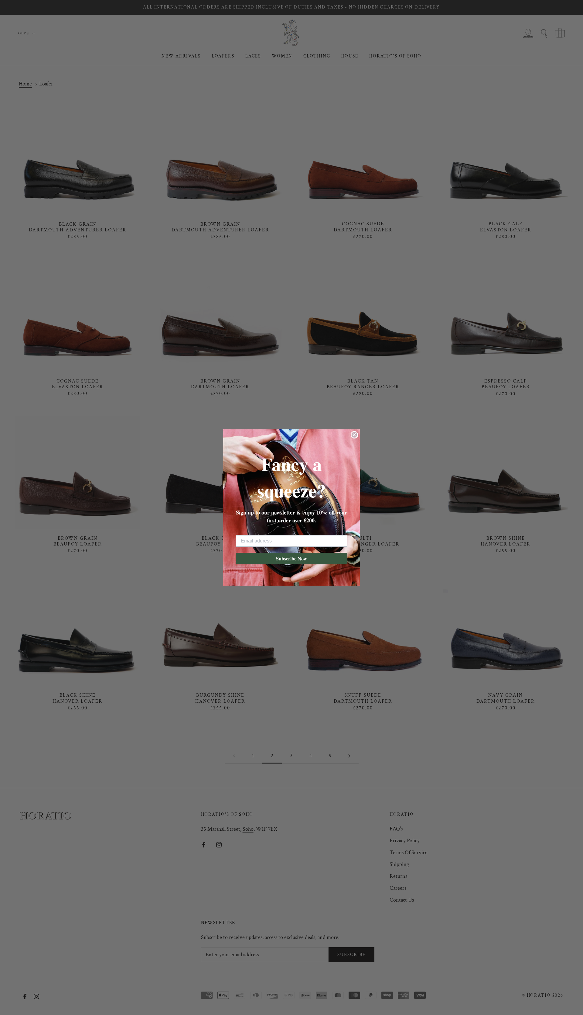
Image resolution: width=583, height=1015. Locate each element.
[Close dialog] (354, 435)
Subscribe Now (291, 558)
